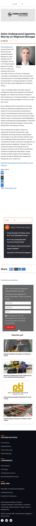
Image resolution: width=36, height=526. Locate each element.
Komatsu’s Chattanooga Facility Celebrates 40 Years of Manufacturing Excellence (17, 376)
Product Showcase (7, 450)
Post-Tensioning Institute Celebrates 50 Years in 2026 (17, 398)
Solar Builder (18, 505)
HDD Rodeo (4, 469)
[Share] (18, 185)
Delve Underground (7, 47)
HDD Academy (5, 466)
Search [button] (22, 4)
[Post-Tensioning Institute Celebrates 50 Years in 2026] (18, 388)
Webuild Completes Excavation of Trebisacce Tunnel (17, 355)
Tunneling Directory (7, 492)
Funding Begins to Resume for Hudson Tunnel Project (17, 419)
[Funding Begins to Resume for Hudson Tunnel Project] (18, 410)
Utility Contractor (14, 507)
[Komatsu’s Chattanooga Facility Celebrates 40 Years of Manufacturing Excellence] (18, 367)
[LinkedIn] (18, 180)
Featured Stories (6, 446)
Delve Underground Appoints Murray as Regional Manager (18, 35)
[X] (18, 177)
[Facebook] (18, 172)
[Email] (18, 175)
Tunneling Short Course (8, 473)
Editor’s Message (6, 454)
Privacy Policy (5, 516)
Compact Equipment (7, 505)
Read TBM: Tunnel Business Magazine (12, 489)
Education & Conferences (9, 496)
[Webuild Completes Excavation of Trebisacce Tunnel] (18, 345)
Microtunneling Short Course (10, 477)
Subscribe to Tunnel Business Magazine (19, 253)
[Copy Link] (18, 183)
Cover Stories (5, 443)
